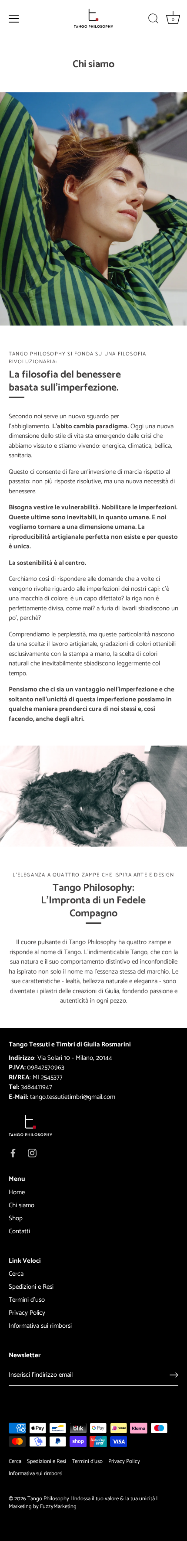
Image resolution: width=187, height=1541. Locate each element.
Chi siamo (21, 1205)
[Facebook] (13, 1152)
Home (17, 1192)
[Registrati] (174, 1375)
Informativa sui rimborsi (40, 1325)
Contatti (19, 1231)
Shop (16, 1218)
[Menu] (13, 18)
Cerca (16, 1273)
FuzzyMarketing (58, 1506)
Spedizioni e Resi (31, 1286)
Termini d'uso (27, 1299)
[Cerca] (153, 19)
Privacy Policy (27, 1312)
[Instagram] (32, 1152)
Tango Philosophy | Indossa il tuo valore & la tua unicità (91, 1498)
